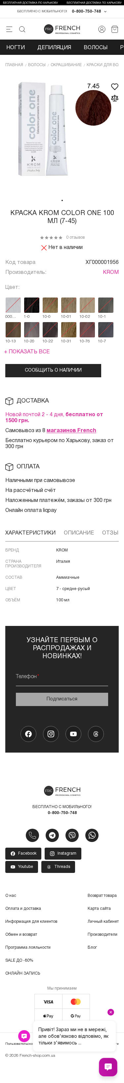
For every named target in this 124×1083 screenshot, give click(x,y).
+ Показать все (27, 352)
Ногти (15, 48)
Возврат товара (102, 896)
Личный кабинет (103, 921)
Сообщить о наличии (53, 370)
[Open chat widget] (108, 1067)
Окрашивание (66, 65)
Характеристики (30, 533)
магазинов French (71, 430)
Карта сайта (99, 908)
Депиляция (54, 48)
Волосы (95, 48)
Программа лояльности (28, 947)
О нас (10, 896)
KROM (111, 272)
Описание (79, 533)
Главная (14, 65)
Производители (102, 934)
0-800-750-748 (86, 11)
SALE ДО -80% (19, 960)
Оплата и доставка (23, 908)
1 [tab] (62, 200)
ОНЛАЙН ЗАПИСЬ (22, 973)
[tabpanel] (62, 134)
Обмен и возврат (21, 934)
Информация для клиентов (31, 921)
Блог (92, 947)
